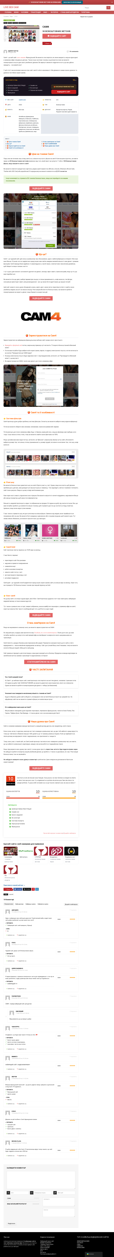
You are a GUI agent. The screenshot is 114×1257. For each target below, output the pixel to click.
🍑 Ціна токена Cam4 (13, 141)
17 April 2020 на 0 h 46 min (22, 1013)
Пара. (11, 16)
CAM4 (9, 1198)
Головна (8, 12)
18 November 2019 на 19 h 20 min (20, 1058)
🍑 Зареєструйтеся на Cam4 (16, 146)
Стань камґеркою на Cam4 (51, 141)
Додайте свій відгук (70, 833)
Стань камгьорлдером (70, 12)
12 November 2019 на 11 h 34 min (20, 1028)
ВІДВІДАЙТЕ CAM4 (41, 188)
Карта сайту (44, 1249)
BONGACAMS (81, 1247)
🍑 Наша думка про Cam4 (51, 146)
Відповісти (74, 910)
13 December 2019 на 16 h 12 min (20, 1113)
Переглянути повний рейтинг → (14, 885)
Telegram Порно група (46, 1244)
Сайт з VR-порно (45, 1246)
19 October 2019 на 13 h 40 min (19, 912)
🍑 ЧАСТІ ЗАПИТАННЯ (50, 144)
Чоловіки (24, 12)
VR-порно (54, 12)
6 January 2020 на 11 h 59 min (19, 1143)
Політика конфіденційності (48, 1254)
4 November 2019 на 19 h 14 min (20, 970)
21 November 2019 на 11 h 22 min (20, 1078)
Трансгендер (36, 12)
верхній (11, 894)
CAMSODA (80, 1246)
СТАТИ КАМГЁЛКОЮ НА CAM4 (41, 662)
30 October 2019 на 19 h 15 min (19, 944)
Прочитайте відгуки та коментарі (53, 833)
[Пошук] (108, 7)
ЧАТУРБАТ (80, 1242)
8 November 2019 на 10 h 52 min (20, 998)
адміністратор (13, 51)
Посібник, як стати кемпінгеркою (45, 633)
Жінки (16, 12)
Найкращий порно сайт (47, 1241)
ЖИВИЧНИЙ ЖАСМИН (83, 1241)
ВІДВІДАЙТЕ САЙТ (58, 36)
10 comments (73, 51)
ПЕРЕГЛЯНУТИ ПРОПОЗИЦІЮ (72, 2)
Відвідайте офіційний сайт (13, 345)
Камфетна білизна (45, 1242)
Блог (41, 1250)
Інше (45, 12)
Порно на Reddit (45, 1247)
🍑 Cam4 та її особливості (15, 148)
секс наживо (21, 57)
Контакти (43, 1252)
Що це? (9, 144)
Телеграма (85, 12)
